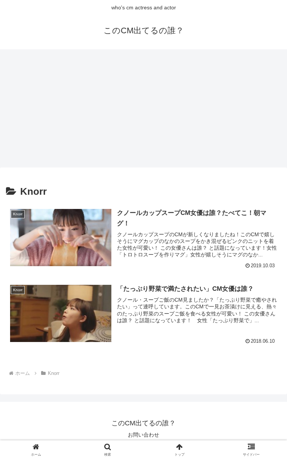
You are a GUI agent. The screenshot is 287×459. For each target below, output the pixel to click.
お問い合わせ (143, 435)
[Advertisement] (143, 110)
